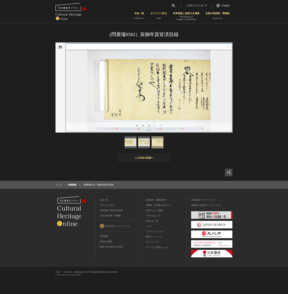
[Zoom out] (143, 126)
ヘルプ (149, 226)
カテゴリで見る (158, 15)
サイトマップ (152, 242)
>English (225, 5)
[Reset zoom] (149, 126)
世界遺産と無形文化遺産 (186, 16)
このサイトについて (196, 5)
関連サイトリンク (154, 237)
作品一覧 (139, 15)
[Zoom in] (137, 126)
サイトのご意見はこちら (157, 247)
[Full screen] (228, 47)
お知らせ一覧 (152, 221)
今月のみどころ (153, 216)
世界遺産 (104, 236)
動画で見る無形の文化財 (111, 247)
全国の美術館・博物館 (218, 15)
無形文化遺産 (106, 241)
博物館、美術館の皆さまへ (158, 205)
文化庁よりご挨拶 (154, 210)
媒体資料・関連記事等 (156, 200)
